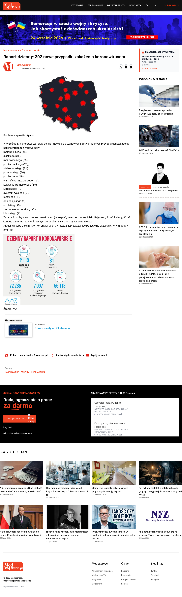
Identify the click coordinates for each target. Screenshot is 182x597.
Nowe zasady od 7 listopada (52, 328)
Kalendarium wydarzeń (102, 571)
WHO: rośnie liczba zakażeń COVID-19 (159, 150)
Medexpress (24, 65)
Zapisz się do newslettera (70, 355)
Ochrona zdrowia (31, 50)
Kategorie (77, 5)
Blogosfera (97, 584)
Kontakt (124, 584)
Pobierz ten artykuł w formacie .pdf (29, 355)
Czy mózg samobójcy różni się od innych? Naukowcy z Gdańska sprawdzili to (67, 491)
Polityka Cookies (128, 579)
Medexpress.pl (11, 50)
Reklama (125, 571)
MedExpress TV (116, 5)
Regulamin (8, 427)
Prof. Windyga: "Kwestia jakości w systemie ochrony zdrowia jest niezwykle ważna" (113, 535)
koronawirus (12, 372)
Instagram (155, 579)
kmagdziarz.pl (20, 587)
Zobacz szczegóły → (150, 68)
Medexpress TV (99, 575)
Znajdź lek (96, 579)
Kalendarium (95, 5)
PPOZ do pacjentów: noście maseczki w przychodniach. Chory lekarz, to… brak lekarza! (158, 230)
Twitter (154, 571)
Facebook (155, 575)
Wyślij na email (99, 355)
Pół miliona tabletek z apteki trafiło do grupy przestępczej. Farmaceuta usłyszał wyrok (160, 491)
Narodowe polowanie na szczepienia (158, 190)
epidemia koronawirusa (33, 372)
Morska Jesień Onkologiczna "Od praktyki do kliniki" (157, 57)
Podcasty (135, 5)
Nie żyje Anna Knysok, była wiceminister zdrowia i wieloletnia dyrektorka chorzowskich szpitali (67, 535)
